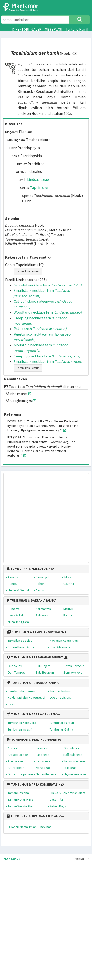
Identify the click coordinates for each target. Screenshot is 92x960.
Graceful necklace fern (48, 285)
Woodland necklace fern (48, 312)
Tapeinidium (40, 187)
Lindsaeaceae (38, 179)
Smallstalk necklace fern (48, 361)
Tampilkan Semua (28, 271)
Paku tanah (40, 328)
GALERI (36, 29)
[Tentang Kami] (76, 29)
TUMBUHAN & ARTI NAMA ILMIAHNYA (37, 816)
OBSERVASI (53, 29)
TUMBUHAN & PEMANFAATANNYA (34, 682)
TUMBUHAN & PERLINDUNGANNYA (35, 739)
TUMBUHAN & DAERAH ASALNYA (32, 600)
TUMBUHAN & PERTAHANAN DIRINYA (36, 657)
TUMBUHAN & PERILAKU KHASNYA (35, 714)
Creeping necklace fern (47, 356)
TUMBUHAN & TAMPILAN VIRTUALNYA (38, 632)
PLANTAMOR (11, 859)
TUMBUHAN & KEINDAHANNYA (32, 568)
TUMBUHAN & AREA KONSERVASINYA (37, 784)
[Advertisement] (41, 515)
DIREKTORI (20, 29)
